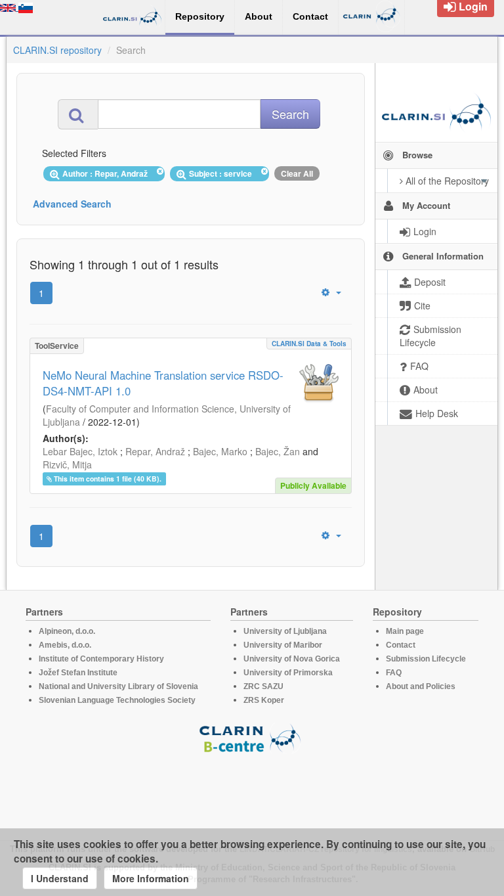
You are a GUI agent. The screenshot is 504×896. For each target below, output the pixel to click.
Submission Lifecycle (426, 658)
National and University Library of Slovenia (118, 686)
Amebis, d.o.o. (65, 645)
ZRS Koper (263, 700)
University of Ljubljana (285, 631)
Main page (405, 631)
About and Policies (420, 686)
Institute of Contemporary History (101, 658)
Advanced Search (72, 203)
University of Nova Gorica (291, 658)
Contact (400, 645)
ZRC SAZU (263, 686)
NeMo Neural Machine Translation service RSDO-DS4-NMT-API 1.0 (163, 383)
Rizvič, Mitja (67, 464)
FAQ (394, 672)
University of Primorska (288, 672)
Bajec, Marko (220, 451)
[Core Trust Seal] (252, 790)
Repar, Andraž (155, 451)
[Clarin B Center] (252, 737)
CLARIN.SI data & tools (309, 343)
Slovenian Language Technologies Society (117, 700)
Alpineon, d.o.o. (67, 631)
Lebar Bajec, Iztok (80, 451)
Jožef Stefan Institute (78, 672)
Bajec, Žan (277, 451)
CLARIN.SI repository (57, 49)
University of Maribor (282, 645)
